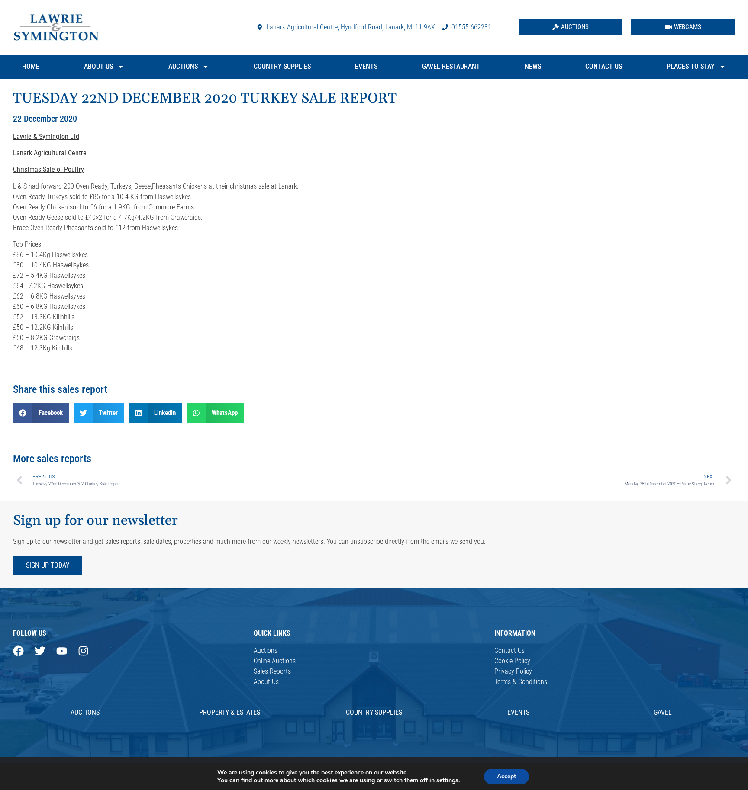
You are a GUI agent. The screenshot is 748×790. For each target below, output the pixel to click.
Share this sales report (60, 389)
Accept (506, 776)
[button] (41, 413)
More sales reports (52, 459)
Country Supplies (282, 66)
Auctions (183, 66)
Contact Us (603, 66)
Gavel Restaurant (451, 66)
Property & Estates (229, 712)
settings (447, 780)
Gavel (663, 712)
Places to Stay (691, 66)
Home (30, 66)
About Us (98, 66)
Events (366, 66)
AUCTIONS (85, 712)
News (533, 66)
